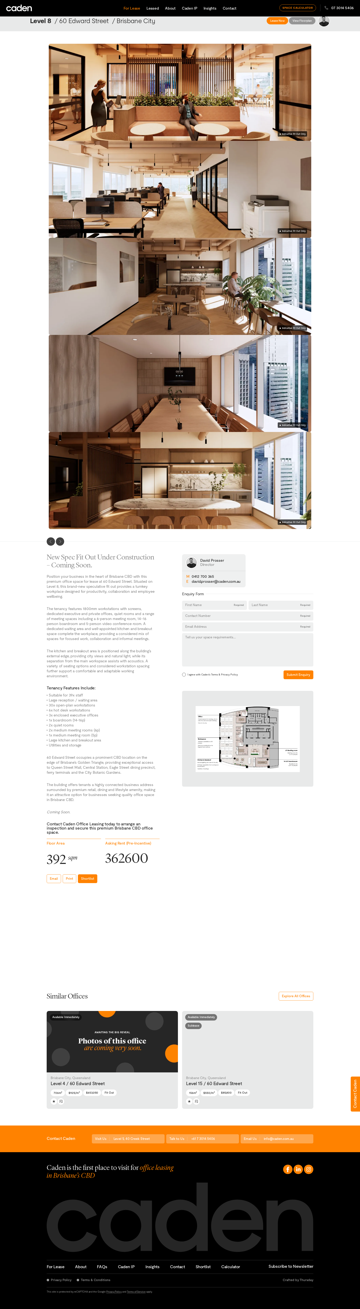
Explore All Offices (296, 996)
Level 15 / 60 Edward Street (214, 1081)
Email (54, 879)
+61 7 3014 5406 (203, 1139)
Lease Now (277, 20)
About (170, 8)
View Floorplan (302, 20)
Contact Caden (355, 1094)
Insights (210, 8)
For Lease (132, 8)
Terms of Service (136, 1291)
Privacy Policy (61, 1280)
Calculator (230, 1266)
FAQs (102, 1266)
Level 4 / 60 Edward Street (78, 1081)
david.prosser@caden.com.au (216, 581)
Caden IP (189, 8)
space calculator (297, 7)
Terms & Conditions (95, 1280)
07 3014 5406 (342, 8)
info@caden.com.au (279, 1139)
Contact (229, 8)
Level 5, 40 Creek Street (132, 1139)
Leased (152, 8)
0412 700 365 (203, 576)
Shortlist (87, 879)
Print (69, 879)
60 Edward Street (84, 21)
